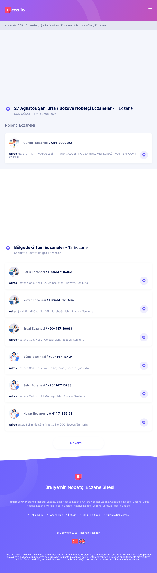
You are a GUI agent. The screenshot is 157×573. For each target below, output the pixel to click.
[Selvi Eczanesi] (14, 385)
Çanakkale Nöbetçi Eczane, (126, 501)
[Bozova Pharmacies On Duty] (82, 543)
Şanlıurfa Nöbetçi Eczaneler (57, 25)
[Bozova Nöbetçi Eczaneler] (75, 543)
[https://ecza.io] (78, 477)
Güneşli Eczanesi (35, 143)
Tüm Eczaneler (28, 25)
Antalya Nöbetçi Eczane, (88, 505)
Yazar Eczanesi (34, 300)
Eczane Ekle (56, 515)
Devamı (76, 443)
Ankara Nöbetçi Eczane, (96, 501)
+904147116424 (60, 357)
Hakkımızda (37, 515)
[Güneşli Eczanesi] (14, 142)
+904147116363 (60, 272)
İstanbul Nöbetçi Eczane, (41, 501)
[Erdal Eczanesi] (14, 328)
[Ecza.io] (15, 11)
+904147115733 (59, 385)
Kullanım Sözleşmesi (117, 515)
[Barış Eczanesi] (14, 272)
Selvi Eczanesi (34, 385)
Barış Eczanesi (34, 272)
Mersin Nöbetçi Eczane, (59, 505)
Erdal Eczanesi (34, 328)
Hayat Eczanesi (34, 413)
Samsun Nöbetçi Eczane (117, 505)
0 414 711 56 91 (60, 413)
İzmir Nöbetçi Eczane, (68, 501)
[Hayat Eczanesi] (14, 413)
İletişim (72, 515)
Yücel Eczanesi (34, 357)
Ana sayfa (10, 25)
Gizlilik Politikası (91, 515)
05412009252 (61, 143)
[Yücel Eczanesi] (14, 357)
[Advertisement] (78, 65)
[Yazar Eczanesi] (14, 300)
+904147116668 (60, 328)
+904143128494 (61, 300)
